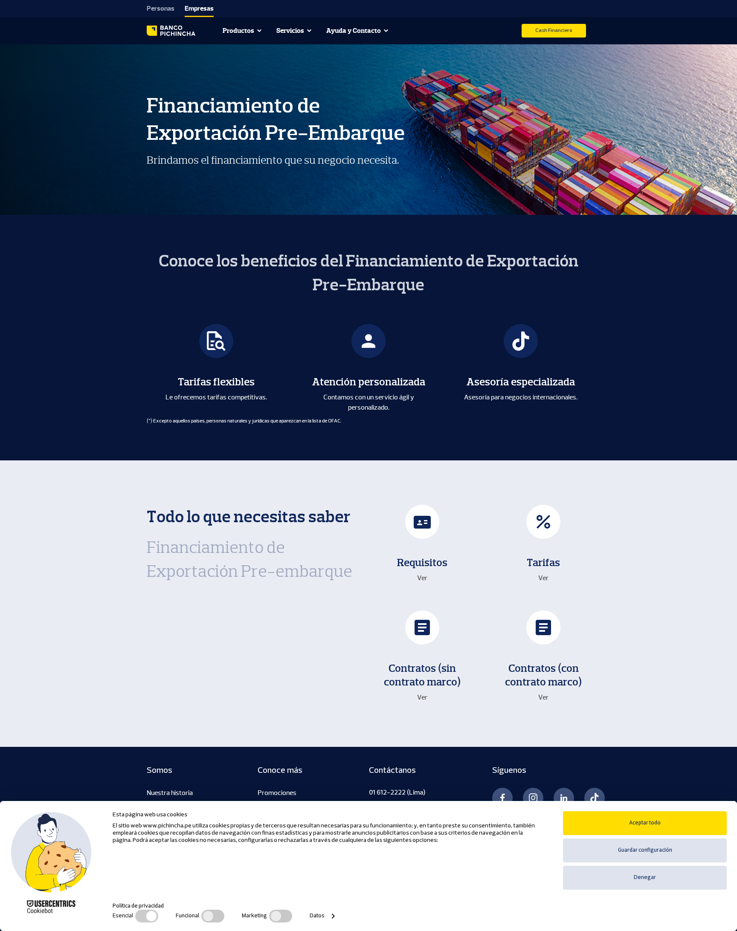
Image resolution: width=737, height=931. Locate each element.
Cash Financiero (553, 30)
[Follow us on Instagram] (533, 798)
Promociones (277, 793)
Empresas (199, 8)
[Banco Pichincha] (171, 31)
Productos (238, 30)
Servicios (290, 30)
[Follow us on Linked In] (564, 798)
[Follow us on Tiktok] (594, 798)
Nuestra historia (170, 793)
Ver (422, 578)
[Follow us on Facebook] (502, 798)
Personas (160, 8)
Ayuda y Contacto (353, 30)
